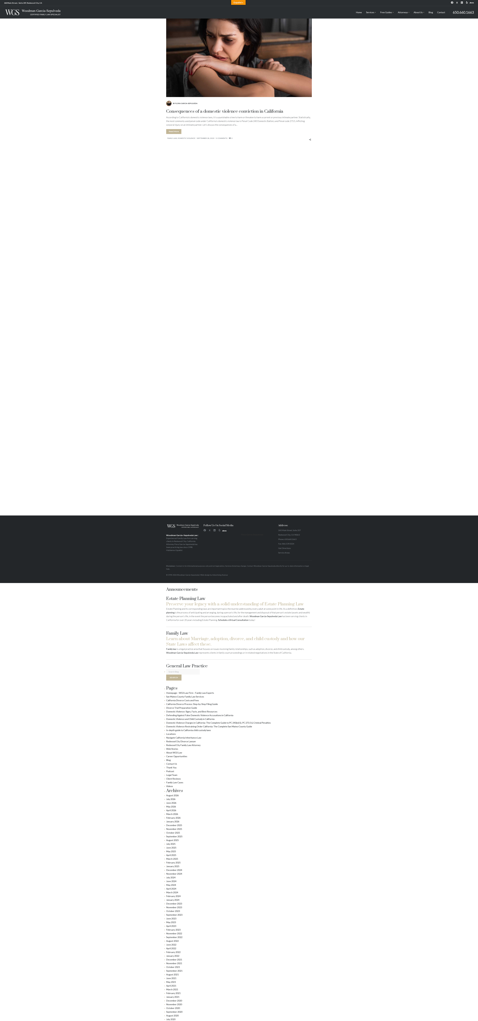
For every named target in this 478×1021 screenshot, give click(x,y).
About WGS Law (174, 752)
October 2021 (173, 967)
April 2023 (171, 926)
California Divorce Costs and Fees (182, 700)
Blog (168, 760)
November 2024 (174, 873)
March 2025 (172, 858)
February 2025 (173, 862)
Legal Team (171, 775)
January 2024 (172, 899)
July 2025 (170, 843)
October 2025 (173, 832)
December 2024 (174, 870)
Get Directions (284, 548)
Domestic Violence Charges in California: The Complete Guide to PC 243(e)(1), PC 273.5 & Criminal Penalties (218, 722)
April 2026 (171, 810)
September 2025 (174, 836)
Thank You (171, 767)
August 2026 (172, 795)
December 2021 (174, 959)
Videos (169, 786)
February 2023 (173, 929)
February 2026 (173, 817)
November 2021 (174, 963)
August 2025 (172, 840)
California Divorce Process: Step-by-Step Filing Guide (192, 704)
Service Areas (284, 552)
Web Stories (172, 748)
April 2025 (171, 855)
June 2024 (171, 881)
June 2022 (171, 944)
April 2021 (171, 985)
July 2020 (170, 1019)
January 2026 (172, 821)
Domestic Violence (186, 138)
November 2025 (174, 829)
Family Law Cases (174, 782)
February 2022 (173, 952)
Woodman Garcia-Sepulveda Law (266, 616)
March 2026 (172, 814)
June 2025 (171, 847)
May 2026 (171, 806)
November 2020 (174, 1004)
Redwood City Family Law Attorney (183, 745)
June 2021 (171, 978)
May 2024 (171, 885)
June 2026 (171, 802)
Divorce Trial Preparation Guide (181, 707)
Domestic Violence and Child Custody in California (190, 719)
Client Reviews (173, 778)
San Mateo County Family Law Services (185, 696)
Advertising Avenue (220, 575)
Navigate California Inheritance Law (183, 737)
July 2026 (170, 799)
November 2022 (174, 933)
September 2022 (174, 937)
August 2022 (172, 941)
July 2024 (170, 877)
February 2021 (173, 993)
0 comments (221, 138)
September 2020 (174, 1011)
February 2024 (173, 896)
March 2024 (172, 892)
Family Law (172, 138)
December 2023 (174, 903)
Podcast (170, 771)
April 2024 (171, 888)
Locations (171, 734)
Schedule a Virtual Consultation (233, 620)
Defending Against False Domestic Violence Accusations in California (199, 715)
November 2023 (174, 907)
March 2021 (172, 989)
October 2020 (173, 1008)
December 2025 (174, 825)
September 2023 (174, 914)
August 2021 (172, 974)
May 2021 (171, 982)
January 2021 (172, 996)
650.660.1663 (463, 12)
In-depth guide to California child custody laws (188, 730)
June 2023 (171, 918)
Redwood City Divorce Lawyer (181, 741)
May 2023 (171, 922)
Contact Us (171, 763)
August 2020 (172, 1015)
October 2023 (173, 911)
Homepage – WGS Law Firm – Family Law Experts (190, 692)
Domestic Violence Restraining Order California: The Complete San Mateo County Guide (209, 726)
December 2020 (174, 1000)
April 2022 (171, 948)
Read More (174, 131)
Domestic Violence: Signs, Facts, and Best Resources (191, 711)
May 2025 (171, 851)
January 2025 (172, 866)
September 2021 (174, 970)
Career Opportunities (176, 756)
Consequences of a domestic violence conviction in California (224, 111)
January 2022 (172, 955)
